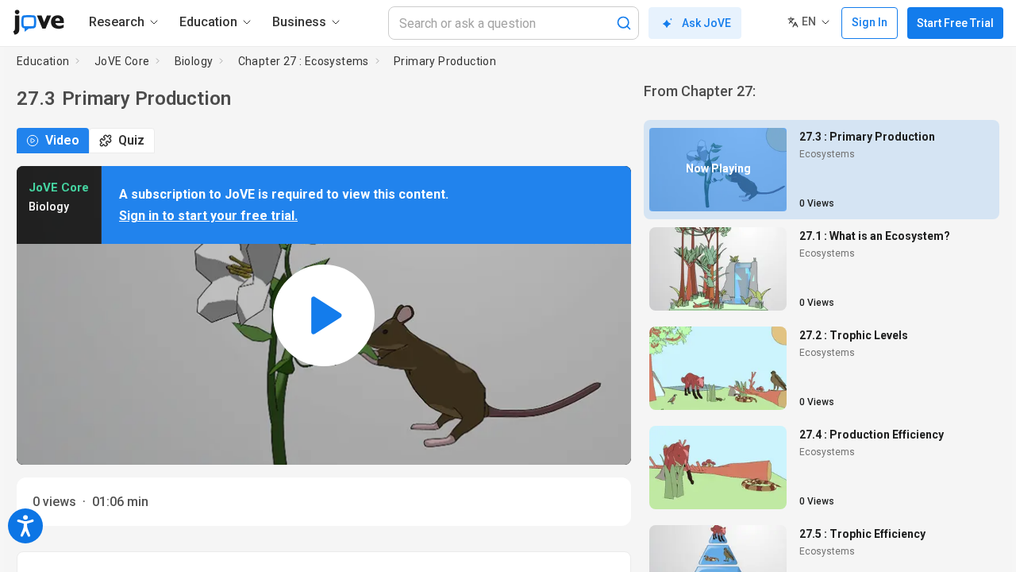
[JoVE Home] (38, 22)
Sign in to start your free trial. (208, 215)
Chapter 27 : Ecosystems (303, 61)
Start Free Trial (955, 23)
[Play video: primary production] (324, 316)
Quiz (131, 140)
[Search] (624, 23)
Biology (194, 61)
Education (43, 61)
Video (62, 140)
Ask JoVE (706, 23)
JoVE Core (122, 61)
